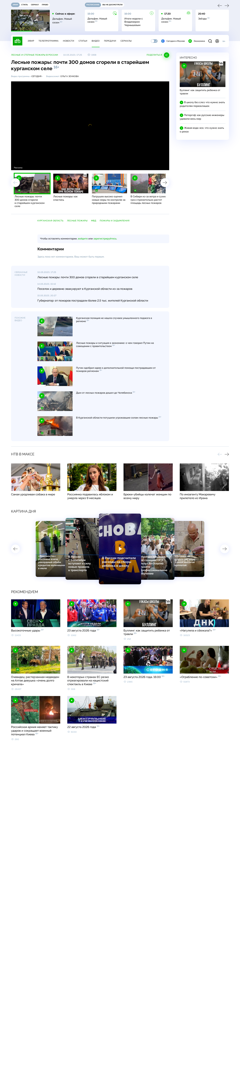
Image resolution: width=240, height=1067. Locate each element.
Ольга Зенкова (69, 76)
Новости (68, 41)
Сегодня (36, 76)
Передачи (110, 41)
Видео (96, 41)
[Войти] (217, 41)
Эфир (31, 41)
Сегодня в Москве (175, 41)
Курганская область (50, 220)
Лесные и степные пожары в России (34, 55)
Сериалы (126, 41)
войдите (83, 238)
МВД (93, 220)
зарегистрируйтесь (104, 238)
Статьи (83, 41)
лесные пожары (77, 220)
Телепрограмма (48, 41)
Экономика (199, 41)
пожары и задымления (114, 220)
